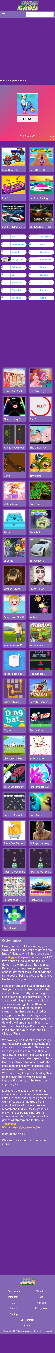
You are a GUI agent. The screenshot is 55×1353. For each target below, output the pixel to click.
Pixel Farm (35, 504)
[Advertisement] (27, 48)
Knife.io (34, 617)
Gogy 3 (15, 252)
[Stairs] (14, 528)
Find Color (35, 419)
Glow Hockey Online (15, 419)
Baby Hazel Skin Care (16, 617)
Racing (43, 290)
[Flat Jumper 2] (40, 669)
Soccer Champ (38, 730)
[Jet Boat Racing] (41, 193)
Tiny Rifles (35, 475)
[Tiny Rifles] (40, 471)
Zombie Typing (38, 532)
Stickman (17, 267)
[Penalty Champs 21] (40, 697)
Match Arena (11, 504)
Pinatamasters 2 (39, 786)
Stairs (7, 532)
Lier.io (7, 475)
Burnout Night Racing (41, 226)
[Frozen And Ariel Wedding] (14, 386)
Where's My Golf (13, 645)
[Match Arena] (14, 499)
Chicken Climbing (13, 758)
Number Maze (11, 702)
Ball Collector (37, 758)
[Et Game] (14, 556)
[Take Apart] (14, 923)
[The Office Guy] (40, 443)
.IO (40, 282)
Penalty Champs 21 (41, 702)
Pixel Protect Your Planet (18, 871)
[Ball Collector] (40, 754)
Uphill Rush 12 (37, 170)
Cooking (43, 275)
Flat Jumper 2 (37, 673)
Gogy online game (19, 957)
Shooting (16, 298)
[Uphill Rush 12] (41, 165)
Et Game (8, 560)
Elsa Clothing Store (40, 391)
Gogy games (18, 244)
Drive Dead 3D (10, 170)
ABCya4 (41, 1302)
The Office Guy (38, 447)
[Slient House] (40, 584)
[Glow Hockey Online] (14, 414)
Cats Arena (36, 815)
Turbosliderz (37, 560)
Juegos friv (45, 259)
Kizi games (41, 1308)
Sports (15, 275)
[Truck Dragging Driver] (14, 782)
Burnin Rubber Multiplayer (13, 226)
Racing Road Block (14, 447)
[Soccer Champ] (40, 725)
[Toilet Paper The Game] (14, 669)
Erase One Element (14, 843)
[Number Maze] (14, 697)
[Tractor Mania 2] (40, 641)
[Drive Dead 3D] (13, 165)
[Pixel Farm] (40, 499)
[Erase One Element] (14, 838)
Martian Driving (12, 588)
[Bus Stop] (13, 193)
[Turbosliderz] (40, 556)
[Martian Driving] (14, 584)
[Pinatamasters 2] (40, 782)
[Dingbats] (14, 725)
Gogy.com (44, 252)
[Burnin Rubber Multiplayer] (13, 221)
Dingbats (9, 730)
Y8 (41, 1296)
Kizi (13, 236)
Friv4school (45, 236)
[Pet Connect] (14, 895)
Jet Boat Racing (39, 198)
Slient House (37, 588)
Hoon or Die (36, 899)
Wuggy (42, 267)
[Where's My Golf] (14, 641)
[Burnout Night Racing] (41, 221)
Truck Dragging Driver (16, 786)
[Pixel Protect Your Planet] (14, 867)
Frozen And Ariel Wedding (18, 391)
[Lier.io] (14, 471)
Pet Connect (11, 899)
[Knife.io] (40, 612)
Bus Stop (7, 198)
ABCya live (17, 259)
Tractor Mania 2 (39, 645)
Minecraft (17, 282)
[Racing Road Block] (14, 443)
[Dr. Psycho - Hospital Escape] (40, 838)
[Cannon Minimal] (14, 810)
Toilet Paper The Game (17, 673)
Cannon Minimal (13, 815)
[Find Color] (40, 414)
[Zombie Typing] (40, 528)
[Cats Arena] (40, 810)
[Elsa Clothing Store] (40, 386)
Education (17, 290)
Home (3, 80)
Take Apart (10, 928)
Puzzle (42, 298)
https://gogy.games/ (24, 1127)
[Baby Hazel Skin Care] (14, 612)
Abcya (27, 1325)
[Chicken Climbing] (14, 754)
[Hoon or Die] (40, 895)
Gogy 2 (43, 244)
